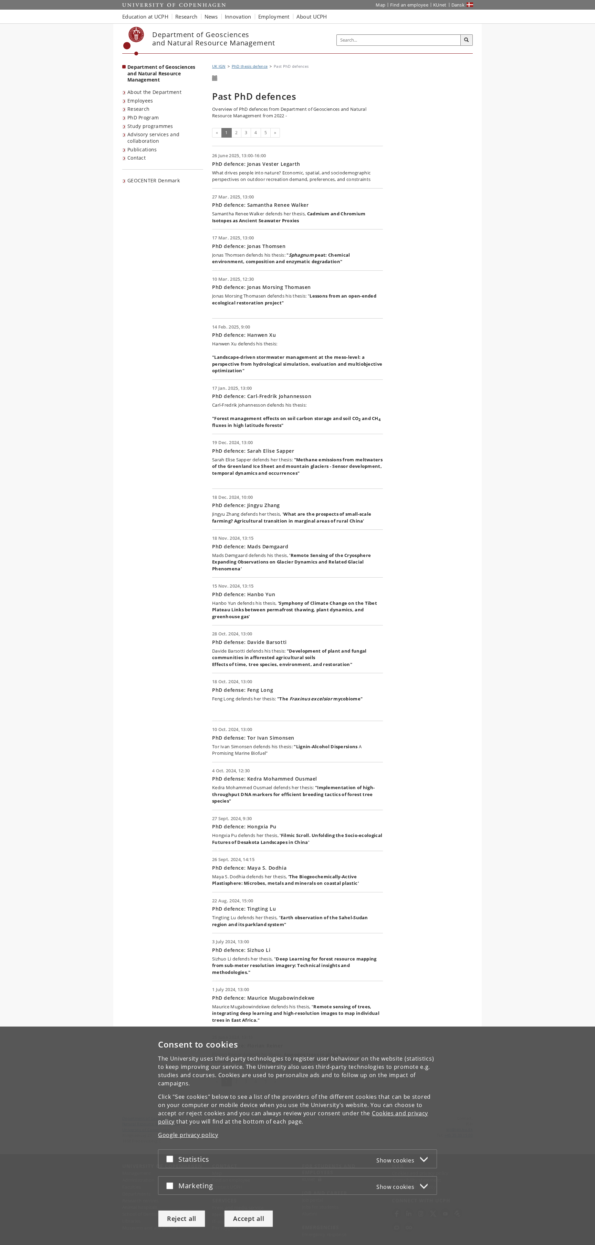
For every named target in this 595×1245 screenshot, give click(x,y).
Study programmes (150, 126)
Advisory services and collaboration (153, 137)
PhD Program (143, 117)
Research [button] (186, 16)
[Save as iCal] (215, 78)
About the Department (154, 92)
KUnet (440, 5)
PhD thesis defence (250, 66)
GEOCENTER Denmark (153, 180)
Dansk (458, 5)
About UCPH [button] (311, 16)
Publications (142, 149)
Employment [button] (274, 16)
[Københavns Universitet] (133, 41)
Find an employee (409, 5)
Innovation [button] (238, 16)
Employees (140, 100)
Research (138, 109)
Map (380, 5)
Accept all (248, 1218)
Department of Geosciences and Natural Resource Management (161, 73)
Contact (136, 157)
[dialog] (297, 1136)
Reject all (181, 1218)
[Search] (466, 40)
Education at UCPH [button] (145, 16)
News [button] (211, 16)
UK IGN (219, 66)
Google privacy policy (188, 1135)
